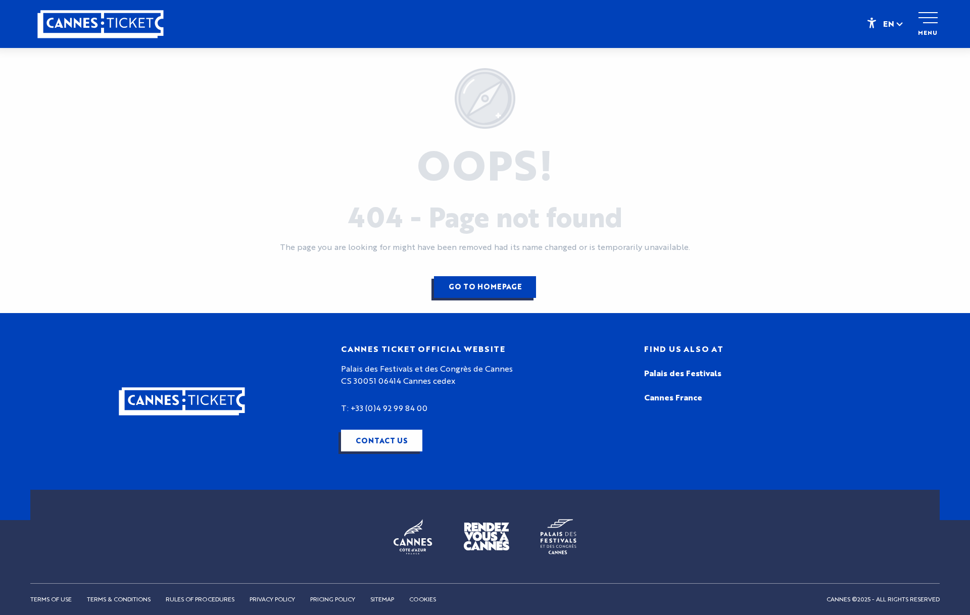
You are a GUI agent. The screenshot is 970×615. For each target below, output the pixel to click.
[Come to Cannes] (486, 536)
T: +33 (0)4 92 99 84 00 (384, 408)
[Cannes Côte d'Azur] (413, 536)
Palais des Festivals (682, 373)
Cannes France (673, 397)
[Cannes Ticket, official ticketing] (100, 29)
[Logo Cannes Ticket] (182, 401)
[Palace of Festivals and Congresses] (558, 536)
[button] (893, 23)
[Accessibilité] (871, 22)
